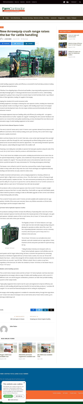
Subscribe (28, 2)
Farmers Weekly (57, 393)
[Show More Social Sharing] (37, 43)
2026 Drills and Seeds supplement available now (27, 355)
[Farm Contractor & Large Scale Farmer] (13, 10)
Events (69, 18)
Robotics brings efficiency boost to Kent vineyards (75, 44)
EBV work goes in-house (17, 319)
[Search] (80, 2)
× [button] (24, 382)
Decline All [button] (19, 396)
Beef (2, 27)
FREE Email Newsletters (8, 2)
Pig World (80, 393)
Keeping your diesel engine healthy (40, 319)
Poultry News (73, 393)
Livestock (53, 18)
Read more (14, 393)
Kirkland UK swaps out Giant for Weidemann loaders (74, 53)
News (7, 18)
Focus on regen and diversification (73, 36)
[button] (13, 400)
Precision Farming (27, 18)
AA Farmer (65, 393)
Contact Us (34, 2)
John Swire (8, 39)
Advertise (22, 2)
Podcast (74, 2)
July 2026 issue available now (44, 355)
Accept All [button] (8, 396)
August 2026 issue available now (5, 355)
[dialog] (14, 391)
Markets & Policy (38, 18)
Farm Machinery (15, 18)
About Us (17, 2)
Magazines (61, 18)
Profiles (46, 18)
